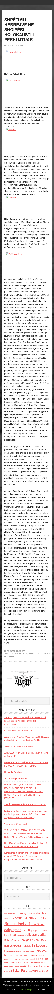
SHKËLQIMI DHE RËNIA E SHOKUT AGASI (25, 804)
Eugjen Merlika (37, 934)
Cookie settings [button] (26, 989)
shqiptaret (8, 971)
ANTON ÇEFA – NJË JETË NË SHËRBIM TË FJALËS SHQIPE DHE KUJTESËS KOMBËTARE (25, 721)
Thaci (30, 971)
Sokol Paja (19, 970)
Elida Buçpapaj (30, 930)
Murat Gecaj (28, 955)
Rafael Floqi (9, 962)
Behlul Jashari (17, 923)
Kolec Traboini (30, 951)
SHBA (22, 966)
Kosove (8, 954)
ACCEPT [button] (41, 989)
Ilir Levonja (39, 945)
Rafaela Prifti (34, 653)
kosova (42, 950)
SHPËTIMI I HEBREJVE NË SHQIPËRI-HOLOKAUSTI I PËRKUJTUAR (19, 29)
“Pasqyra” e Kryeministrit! (15, 823)
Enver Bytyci (9, 934)
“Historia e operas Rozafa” (16, 778)
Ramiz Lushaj (35, 962)
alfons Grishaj (20, 913)
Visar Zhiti (43, 970)
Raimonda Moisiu (22, 962)
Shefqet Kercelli (32, 966)
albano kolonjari (9, 913)
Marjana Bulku (17, 955)
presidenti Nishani (27, 959)
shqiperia (45, 966)
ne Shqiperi (21, 653)
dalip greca (12, 929)
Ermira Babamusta (21, 935)
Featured (20, 651)
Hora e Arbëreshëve (13, 772)
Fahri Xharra (11, 940)
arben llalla (40, 913)
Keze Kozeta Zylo (18, 951)
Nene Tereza (15, 959)
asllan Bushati (9, 918)
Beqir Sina (37, 924)
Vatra (35, 970)
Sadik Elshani (14, 966)
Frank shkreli (30, 939)
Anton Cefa (30, 913)
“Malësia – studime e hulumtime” (19, 746)
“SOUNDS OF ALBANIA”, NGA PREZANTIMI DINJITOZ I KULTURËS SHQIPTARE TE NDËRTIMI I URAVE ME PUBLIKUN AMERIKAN (26, 833)
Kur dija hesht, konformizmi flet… (19, 730)
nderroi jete (37, 955)
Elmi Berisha (44, 930)
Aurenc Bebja (39, 917)
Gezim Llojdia (23, 945)
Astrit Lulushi (24, 917)
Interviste (8, 951)
